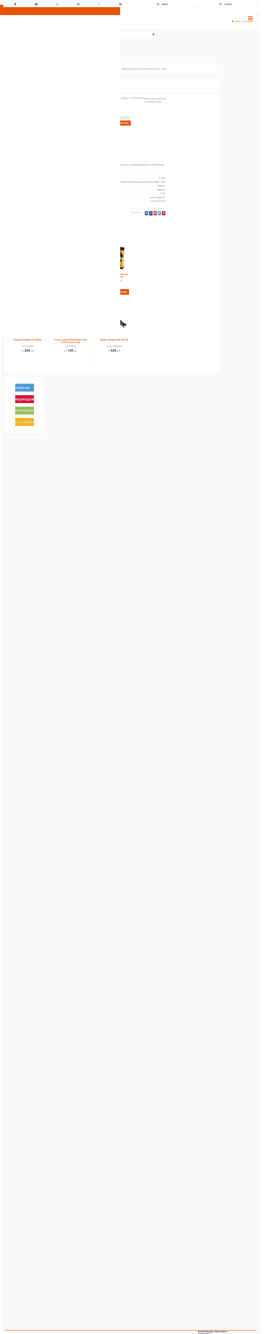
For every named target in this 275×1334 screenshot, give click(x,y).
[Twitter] (159, 213)
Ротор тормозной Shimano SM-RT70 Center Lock (70, 341)
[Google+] (155, 213)
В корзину (123, 123)
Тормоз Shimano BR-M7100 (114, 339)
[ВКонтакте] (146, 213)
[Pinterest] (163, 213)
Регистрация (247, 21)
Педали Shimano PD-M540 (28, 339)
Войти (238, 21)
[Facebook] (151, 213)
